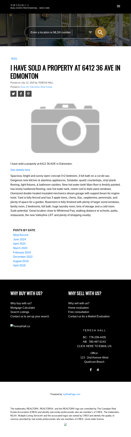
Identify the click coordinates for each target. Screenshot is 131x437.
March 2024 (20, 248)
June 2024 (19, 239)
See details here (20, 169)
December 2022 (23, 256)
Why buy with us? (21, 303)
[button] (90, 369)
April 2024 (19, 243)
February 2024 (22, 252)
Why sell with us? (78, 303)
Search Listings (19, 312)
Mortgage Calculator (22, 307)
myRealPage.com (71, 394)
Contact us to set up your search (29, 316)
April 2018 (19, 265)
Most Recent (20, 235)
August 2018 (20, 261)
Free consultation (78, 312)
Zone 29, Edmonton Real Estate (36, 87)
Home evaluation (78, 307)
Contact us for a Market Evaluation (89, 316)
